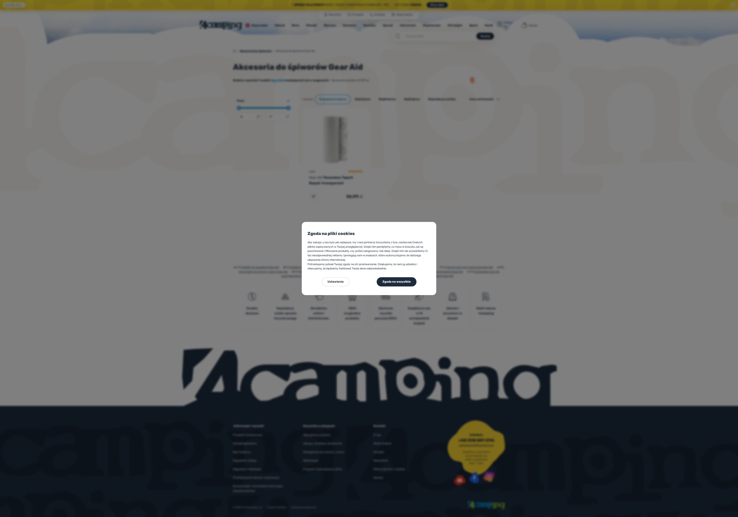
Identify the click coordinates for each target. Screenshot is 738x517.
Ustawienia (335, 281)
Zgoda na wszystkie (396, 281)
